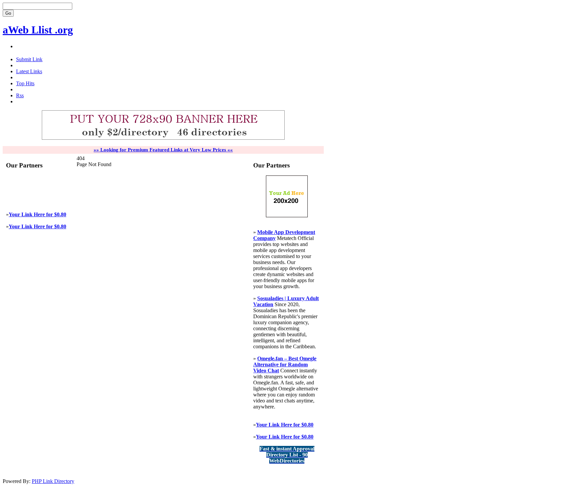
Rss (20, 95)
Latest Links (29, 71)
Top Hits (25, 83)
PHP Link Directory (53, 481)
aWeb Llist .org (38, 30)
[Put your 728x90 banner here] (163, 138)
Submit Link (29, 59)
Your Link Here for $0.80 (37, 214)
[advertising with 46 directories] (287, 215)
